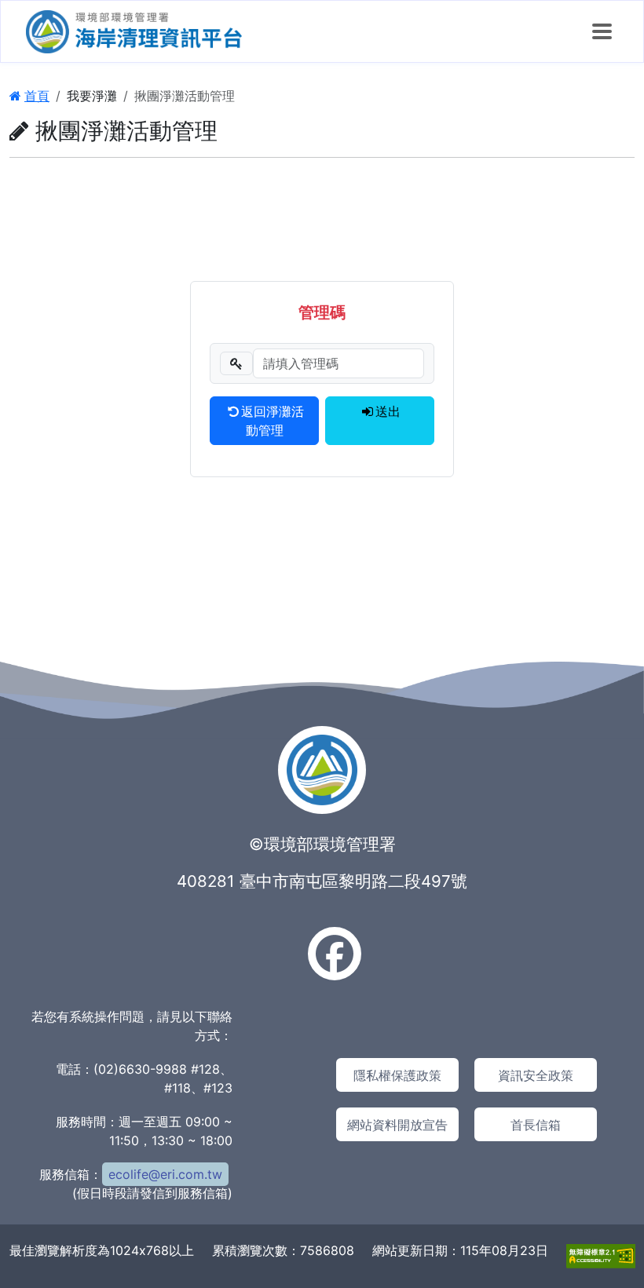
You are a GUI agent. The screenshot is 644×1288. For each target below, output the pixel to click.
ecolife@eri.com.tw (165, 1174)
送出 (388, 411)
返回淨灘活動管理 (272, 420)
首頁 (36, 96)
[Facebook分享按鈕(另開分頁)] (334, 953)
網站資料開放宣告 (397, 1125)
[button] (602, 31)
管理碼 (322, 312)
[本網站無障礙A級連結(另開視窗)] (600, 1255)
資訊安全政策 (535, 1075)
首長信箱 (535, 1125)
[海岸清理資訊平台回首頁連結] (134, 31)
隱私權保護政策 (397, 1075)
